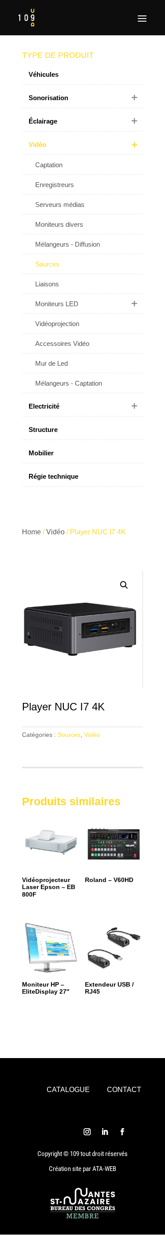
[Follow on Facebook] (122, 1132)
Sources (69, 734)
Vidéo (55, 532)
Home (31, 532)
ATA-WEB (104, 1169)
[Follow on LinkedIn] (105, 1132)
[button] (124, 585)
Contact (124, 1089)
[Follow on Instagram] (87, 1132)
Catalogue (68, 1089)
